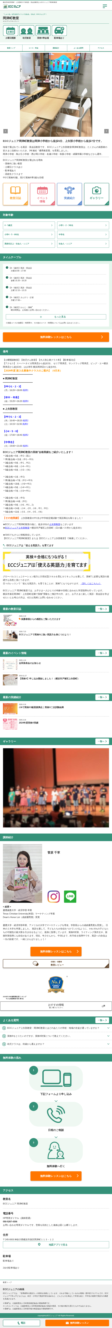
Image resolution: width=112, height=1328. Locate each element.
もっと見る (60, 316)
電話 (23, 1323)
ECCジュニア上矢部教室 (17, 528)
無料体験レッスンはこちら (56, 337)
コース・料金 (33, 48)
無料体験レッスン (79, 1323)
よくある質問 (78, 48)
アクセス (101, 48)
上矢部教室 (54, 524)
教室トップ (11, 48)
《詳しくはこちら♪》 (90, 583)
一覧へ (101, 609)
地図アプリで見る (58, 1244)
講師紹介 (56, 48)
